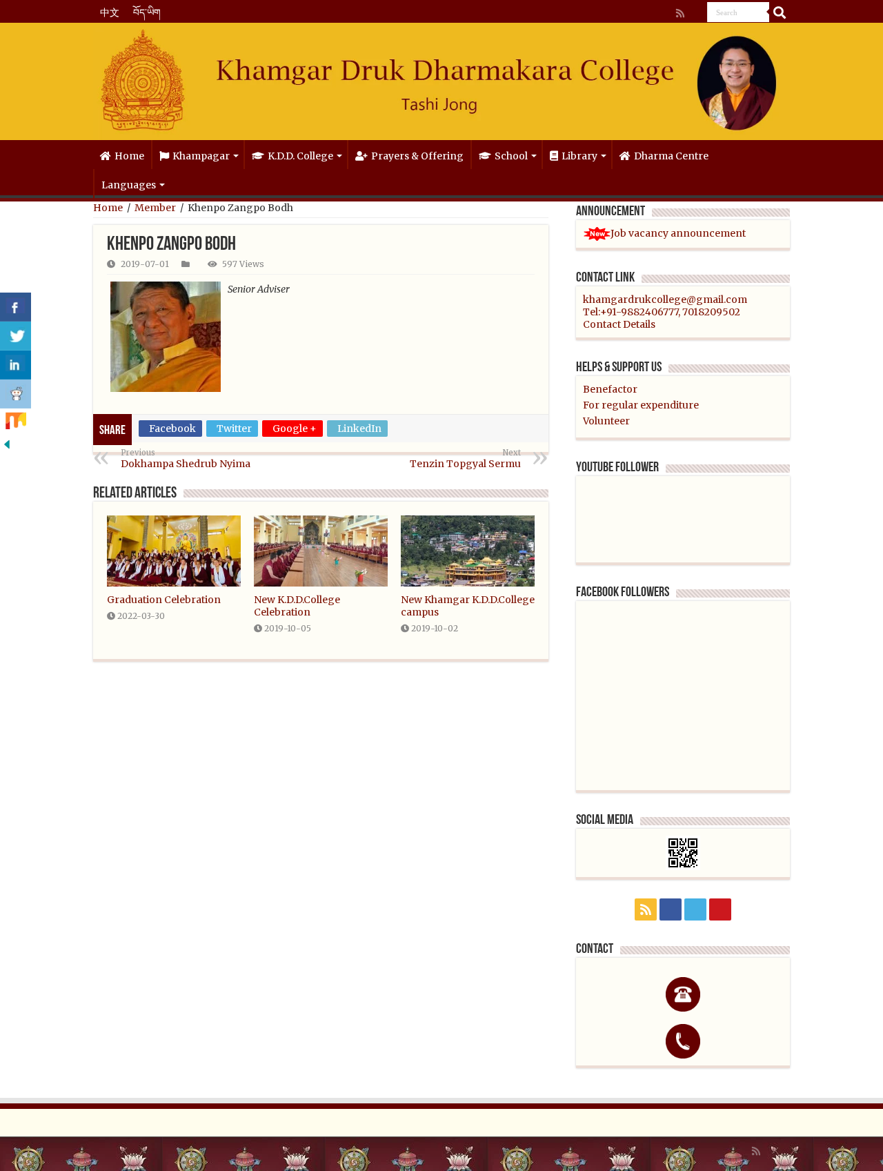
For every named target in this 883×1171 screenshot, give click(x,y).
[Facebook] (689, 13)
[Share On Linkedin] (15, 365)
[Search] (779, 12)
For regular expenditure (641, 405)
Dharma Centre (671, 156)
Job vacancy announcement (678, 233)
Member (155, 207)
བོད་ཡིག (147, 12)
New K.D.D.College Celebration (297, 605)
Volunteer (606, 421)
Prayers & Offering (417, 156)
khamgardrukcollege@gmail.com (665, 299)
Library (579, 156)
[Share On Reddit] (15, 394)
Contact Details (619, 324)
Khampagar (201, 156)
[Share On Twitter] (15, 336)
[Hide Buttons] (7, 443)
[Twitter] (695, 13)
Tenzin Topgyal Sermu (465, 459)
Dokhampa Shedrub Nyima (185, 459)
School (511, 156)
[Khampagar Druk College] (441, 81)
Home (129, 156)
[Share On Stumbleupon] (15, 423)
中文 (109, 12)
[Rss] (680, 13)
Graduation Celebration (164, 599)
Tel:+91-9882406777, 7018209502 (661, 312)
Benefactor (610, 389)
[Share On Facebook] (15, 307)
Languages (128, 185)
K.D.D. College (300, 156)
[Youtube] (701, 13)
